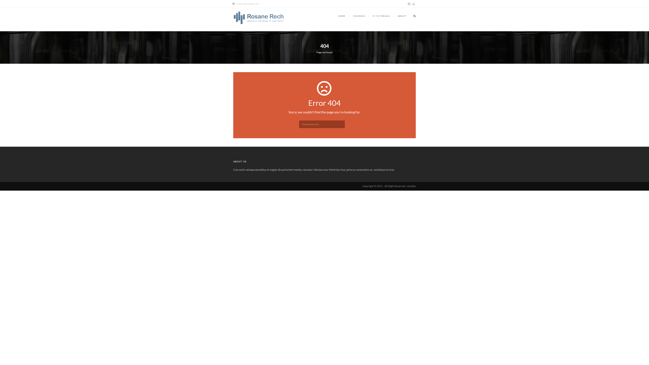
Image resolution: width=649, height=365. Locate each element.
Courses (359, 16)
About (402, 16)
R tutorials (381, 16)
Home (341, 16)
